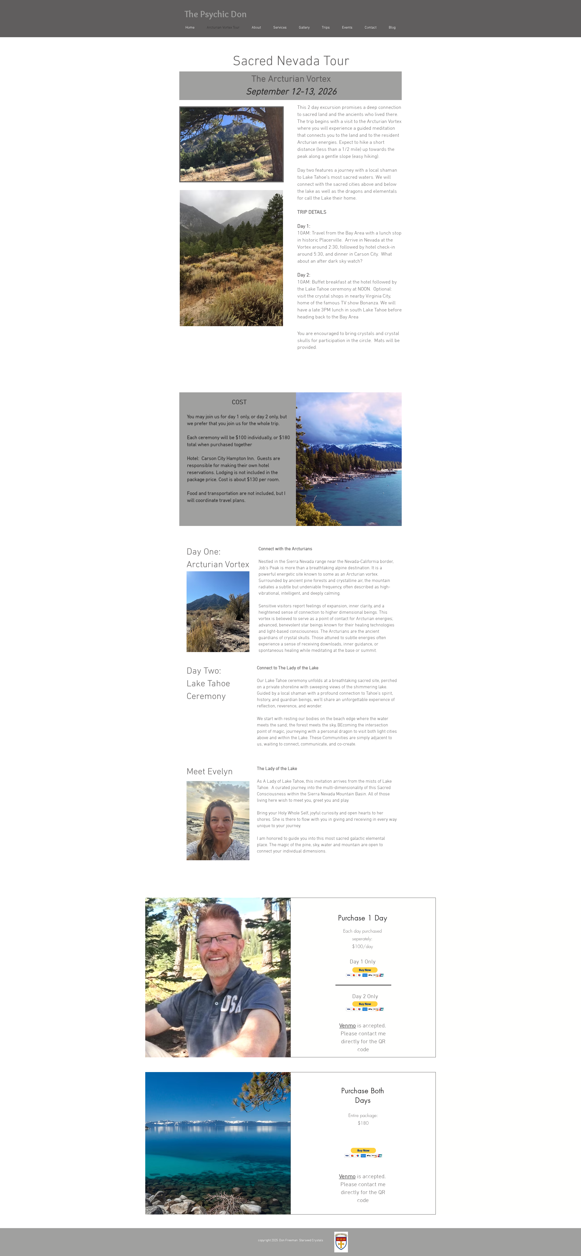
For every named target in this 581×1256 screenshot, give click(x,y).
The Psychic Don (216, 14)
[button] (365, 972)
